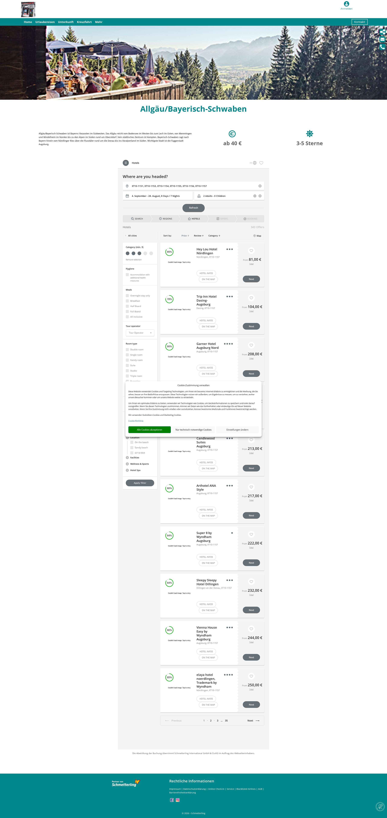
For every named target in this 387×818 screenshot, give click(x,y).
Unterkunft (66, 22)
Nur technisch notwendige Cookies (193, 429)
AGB (260, 788)
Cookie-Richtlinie (135, 420)
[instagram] (177, 801)
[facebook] (172, 801)
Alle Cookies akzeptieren (149, 429)
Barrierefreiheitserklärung (182, 792)
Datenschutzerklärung (194, 788)
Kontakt (359, 22)
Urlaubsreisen (45, 22)
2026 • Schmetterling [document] (194, 813)
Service (230, 788)
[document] (193, 109)
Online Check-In (216, 788)
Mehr (98, 22)
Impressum (175, 788)
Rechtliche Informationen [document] (191, 781)
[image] (193, 98)
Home (28, 22)
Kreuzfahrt (84, 22)
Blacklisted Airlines (246, 788)
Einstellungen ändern (237, 429)
